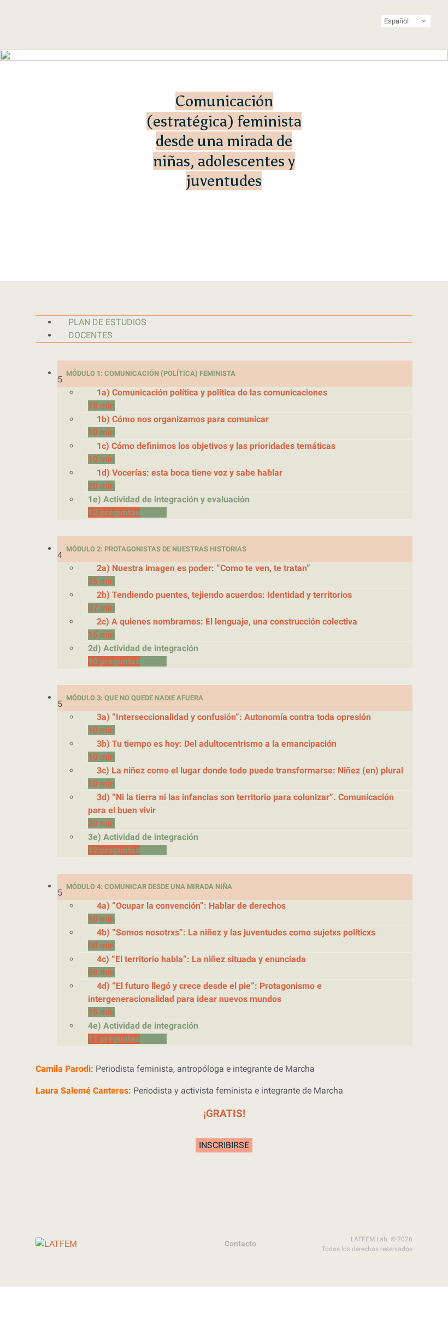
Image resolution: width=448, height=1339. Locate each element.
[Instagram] (114, 1244)
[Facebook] (134, 1244)
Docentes (90, 335)
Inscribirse (224, 1145)
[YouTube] (155, 1244)
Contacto (240, 1243)
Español (396, 21)
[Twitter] (93, 1244)
